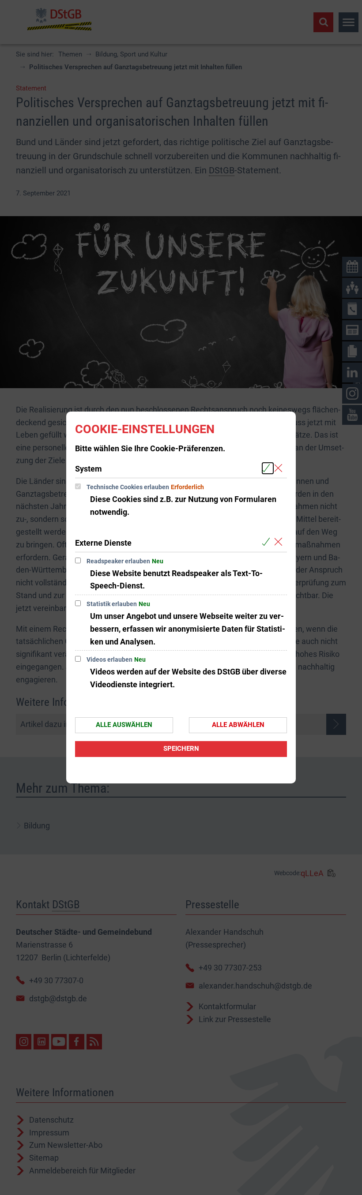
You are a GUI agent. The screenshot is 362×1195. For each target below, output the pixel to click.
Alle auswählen (124, 725)
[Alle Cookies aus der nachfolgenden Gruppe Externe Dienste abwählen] (280, 542)
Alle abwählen (238, 725)
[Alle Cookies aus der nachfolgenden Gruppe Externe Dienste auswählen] (267, 542)
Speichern (181, 749)
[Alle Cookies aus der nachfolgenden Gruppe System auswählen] (267, 468)
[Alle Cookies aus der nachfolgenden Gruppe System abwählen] (280, 468)
